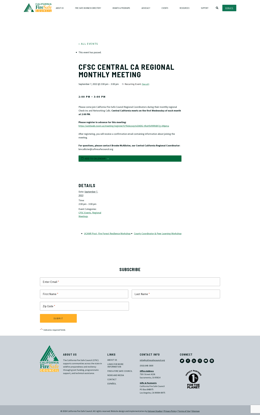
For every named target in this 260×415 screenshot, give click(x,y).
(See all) (145, 84)
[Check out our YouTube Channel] (206, 361)
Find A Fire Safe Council (119, 371)
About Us (112, 360)
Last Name (142, 294)
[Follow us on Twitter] (182, 361)
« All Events (88, 44)
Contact (112, 379)
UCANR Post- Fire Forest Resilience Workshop (107, 233)
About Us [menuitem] (60, 8)
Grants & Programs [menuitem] (121, 8)
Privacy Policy (170, 411)
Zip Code (49, 306)
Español (111, 383)
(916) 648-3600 (146, 365)
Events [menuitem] (165, 8)
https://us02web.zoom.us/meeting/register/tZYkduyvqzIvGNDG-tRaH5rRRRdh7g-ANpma (124, 126)
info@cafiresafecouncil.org (152, 360)
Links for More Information (115, 365)
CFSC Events (85, 212)
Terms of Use (184, 411)
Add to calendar (95, 158)
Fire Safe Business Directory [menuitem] (88, 8)
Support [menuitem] (204, 8)
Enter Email (51, 282)
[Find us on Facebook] (188, 361)
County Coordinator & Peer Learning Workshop (157, 233)
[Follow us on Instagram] (200, 361)
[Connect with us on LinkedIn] (194, 361)
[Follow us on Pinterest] (212, 361)
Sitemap (196, 411)
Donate (229, 8)
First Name (50, 294)
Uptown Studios (155, 411)
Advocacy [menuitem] (146, 8)
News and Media (115, 375)
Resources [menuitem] (184, 8)
